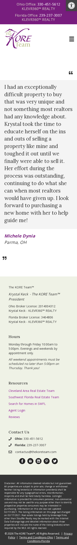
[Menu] (71, 39)
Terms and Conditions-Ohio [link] (36, 537)
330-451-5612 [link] (48, 4)
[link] (71, 5)
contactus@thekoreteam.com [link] (35, 452)
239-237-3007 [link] (50, 15)
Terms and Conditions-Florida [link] (48, 539)
